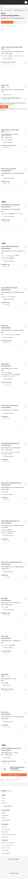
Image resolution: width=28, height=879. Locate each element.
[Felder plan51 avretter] (14, 664)
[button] (26, 2)
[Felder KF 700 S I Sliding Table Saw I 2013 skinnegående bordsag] (14, 473)
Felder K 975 (4, 325)
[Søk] (25, 6)
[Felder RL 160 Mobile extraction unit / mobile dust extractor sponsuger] (14, 738)
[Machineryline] (2, 10)
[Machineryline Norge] (10, 2)
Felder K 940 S (5, 364)
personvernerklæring (20, 108)
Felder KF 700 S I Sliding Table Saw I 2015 (12, 562)
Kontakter (4, 802)
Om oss (3, 798)
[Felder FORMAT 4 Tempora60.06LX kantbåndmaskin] (14, 195)
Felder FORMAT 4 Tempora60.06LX (10, 204)
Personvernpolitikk (6, 829)
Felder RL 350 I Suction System (9, 405)
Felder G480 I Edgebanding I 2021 (10, 443)
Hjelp (3, 800)
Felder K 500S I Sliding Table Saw (10, 521)
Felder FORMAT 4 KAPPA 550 (9, 287)
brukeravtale (3, 110)
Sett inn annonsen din (14, 774)
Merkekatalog (5, 836)
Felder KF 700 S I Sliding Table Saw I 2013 (12, 483)
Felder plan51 (4, 674)
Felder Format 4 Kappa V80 (8, 168)
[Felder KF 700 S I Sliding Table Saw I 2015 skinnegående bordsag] (14, 552)
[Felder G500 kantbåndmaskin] (14, 589)
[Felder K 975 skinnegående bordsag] (14, 316)
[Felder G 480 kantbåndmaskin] (14, 627)
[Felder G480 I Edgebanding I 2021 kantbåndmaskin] (14, 434)
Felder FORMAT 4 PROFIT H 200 (10, 246)
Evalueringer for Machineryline (9, 834)
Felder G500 (4, 598)
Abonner (4, 106)
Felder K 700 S (5, 85)
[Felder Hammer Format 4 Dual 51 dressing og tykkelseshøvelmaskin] (14, 120)
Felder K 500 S (5, 712)
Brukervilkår (4, 826)
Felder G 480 (4, 636)
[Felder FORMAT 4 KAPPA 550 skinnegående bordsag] (14, 278)
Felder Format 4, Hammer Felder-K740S (11, 47)
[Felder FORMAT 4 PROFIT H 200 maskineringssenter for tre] (14, 237)
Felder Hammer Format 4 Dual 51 (10, 129)
